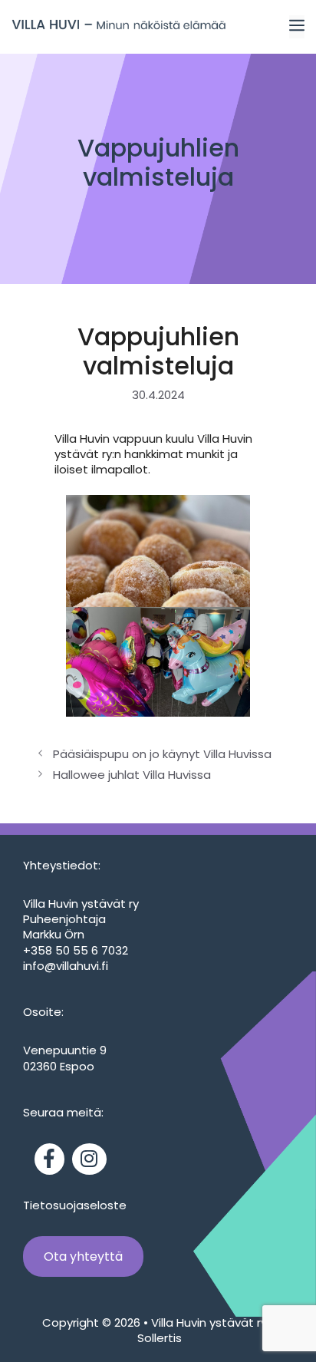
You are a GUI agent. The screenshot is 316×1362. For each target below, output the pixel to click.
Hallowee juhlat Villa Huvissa (132, 775)
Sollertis (158, 1338)
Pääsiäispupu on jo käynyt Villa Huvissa (162, 754)
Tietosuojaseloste (75, 1205)
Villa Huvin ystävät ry (210, 1322)
